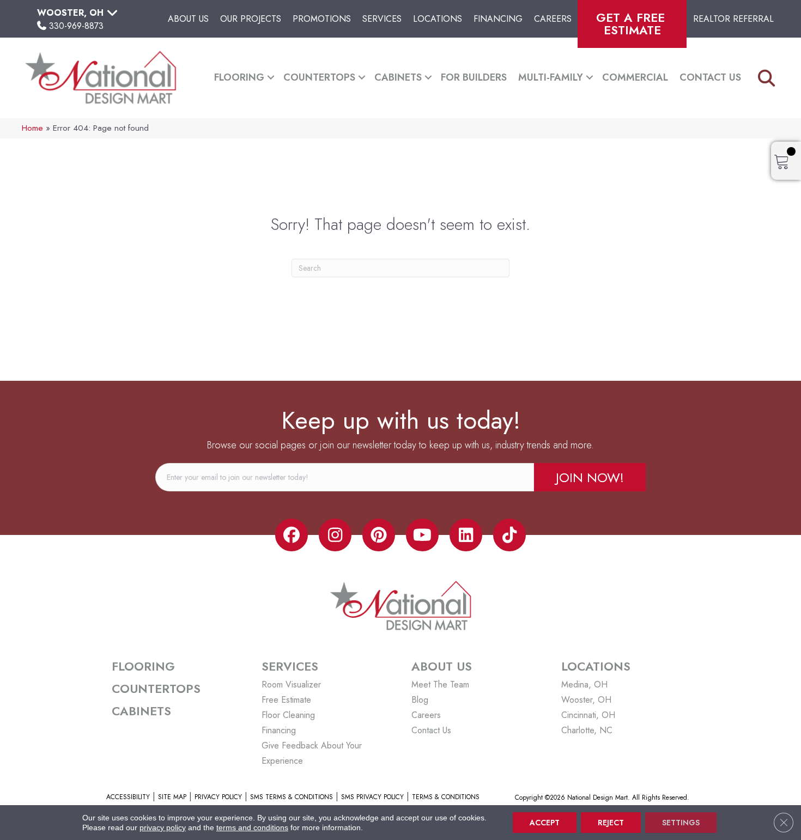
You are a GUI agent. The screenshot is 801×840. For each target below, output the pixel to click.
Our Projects (250, 19)
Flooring (239, 77)
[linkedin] (466, 535)
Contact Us (710, 77)
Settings (681, 822)
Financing (498, 19)
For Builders (474, 77)
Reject (611, 822)
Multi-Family (550, 77)
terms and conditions (252, 827)
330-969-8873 (76, 26)
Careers (553, 19)
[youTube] (422, 535)
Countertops (319, 77)
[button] (270, 77)
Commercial (635, 77)
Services (382, 19)
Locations (437, 19)
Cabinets (398, 77)
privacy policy (162, 827)
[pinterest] (378, 535)
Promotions (322, 19)
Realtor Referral (733, 19)
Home (32, 128)
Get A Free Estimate (632, 24)
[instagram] (335, 535)
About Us (188, 19)
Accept (545, 822)
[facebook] (291, 535)
